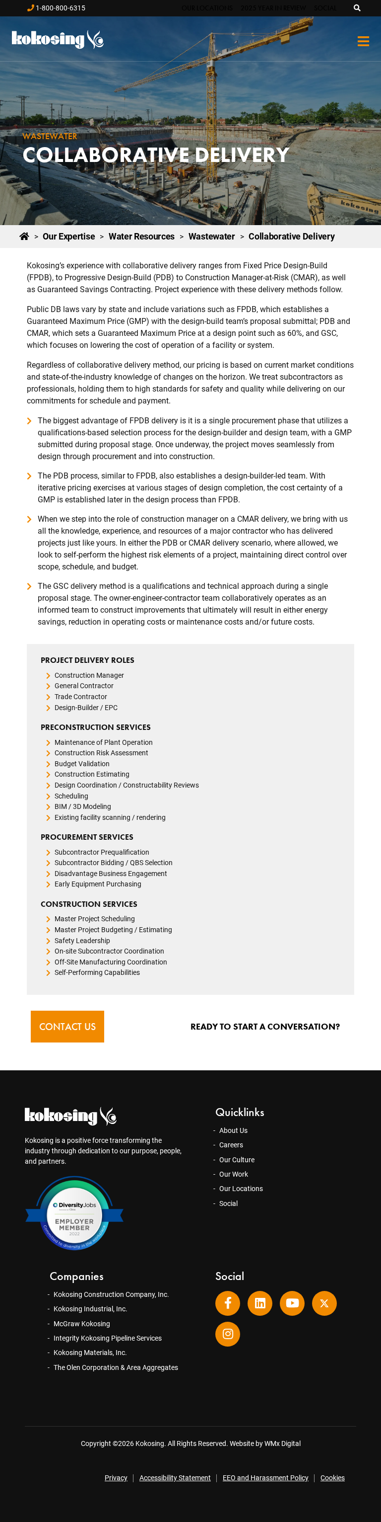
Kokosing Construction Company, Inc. (111, 1294)
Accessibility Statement (175, 1478)
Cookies (332, 1478)
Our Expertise (69, 236)
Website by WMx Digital (265, 1443)
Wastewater (212, 236)
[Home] (24, 236)
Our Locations (207, 7)
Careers (231, 1145)
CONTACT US (67, 1026)
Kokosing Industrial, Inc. (90, 1309)
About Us (233, 1130)
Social (325, 7)
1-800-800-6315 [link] (59, 8)
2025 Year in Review (273, 7)
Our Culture (236, 1160)
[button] (358, 8)
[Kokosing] (56, 39)
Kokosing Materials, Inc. (90, 1353)
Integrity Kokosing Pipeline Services (108, 1338)
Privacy (116, 1478)
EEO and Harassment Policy (266, 1478)
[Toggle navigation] (363, 41)
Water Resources (142, 236)
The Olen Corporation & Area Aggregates (116, 1367)
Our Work (233, 1174)
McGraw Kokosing (82, 1324)
